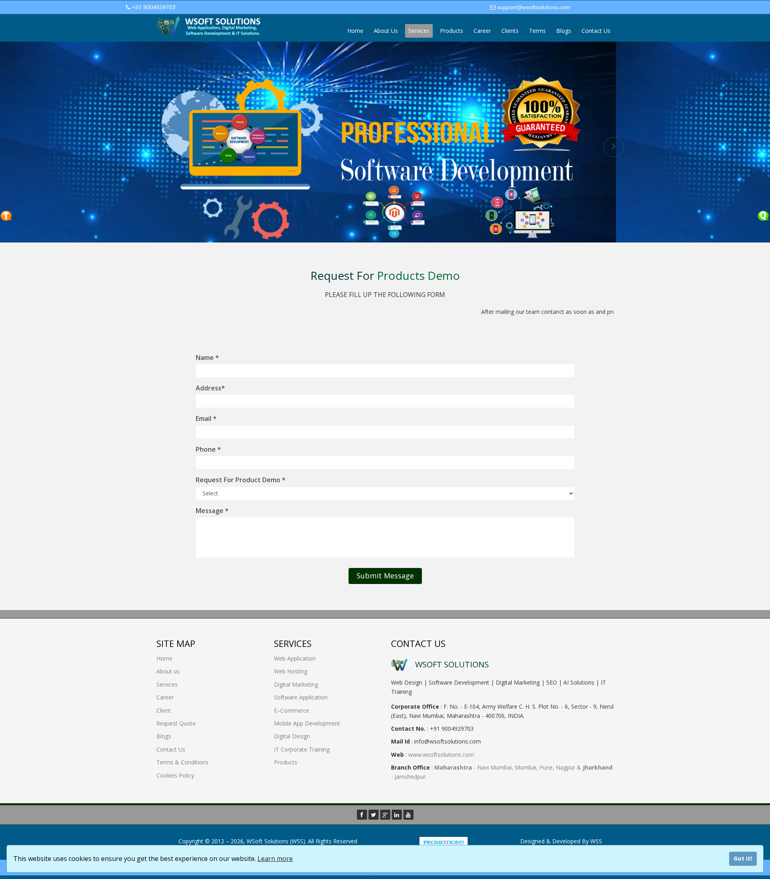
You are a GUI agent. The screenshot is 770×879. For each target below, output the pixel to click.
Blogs (563, 30)
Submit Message (385, 575)
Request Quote (176, 723)
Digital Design (292, 736)
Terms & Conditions (182, 762)
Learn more (275, 858)
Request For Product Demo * (241, 479)
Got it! (743, 858)
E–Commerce (291, 710)
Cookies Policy (175, 775)
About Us (386, 30)
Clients (510, 30)
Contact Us (596, 30)
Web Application (295, 658)
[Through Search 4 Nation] (443, 842)
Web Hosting (290, 671)
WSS (596, 841)
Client (163, 710)
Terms (537, 30)
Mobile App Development (307, 723)
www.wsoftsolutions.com (441, 754)
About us (168, 671)
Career (482, 30)
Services (419, 30)
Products (451, 30)
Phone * (208, 449)
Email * (206, 418)
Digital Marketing (296, 684)
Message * (212, 510)
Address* (210, 388)
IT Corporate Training (302, 749)
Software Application (301, 697)
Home (355, 30)
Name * (207, 357)
